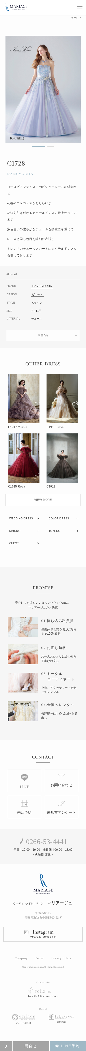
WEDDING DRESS (21, 518)
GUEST (14, 543)
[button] (38, 146)
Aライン (37, 302)
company (21, 958)
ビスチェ (37, 294)
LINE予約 (70, 1046)
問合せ (30, 1046)
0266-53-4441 (46, 842)
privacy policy (61, 958)
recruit (39, 958)
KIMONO (14, 530)
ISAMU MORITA (42, 286)
